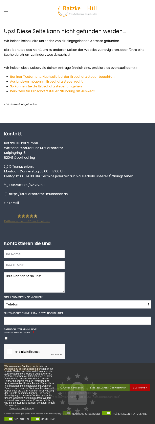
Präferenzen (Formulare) (130, 414)
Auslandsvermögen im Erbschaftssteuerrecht (46, 81)
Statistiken (21, 419)
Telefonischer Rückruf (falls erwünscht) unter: (34, 313)
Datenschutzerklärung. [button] (21, 408)
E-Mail (14, 202)
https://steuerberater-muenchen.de (38, 194)
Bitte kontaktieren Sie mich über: (23, 297)
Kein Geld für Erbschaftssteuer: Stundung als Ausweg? (52, 91)
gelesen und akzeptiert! (21, 331)
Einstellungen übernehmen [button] (108, 387)
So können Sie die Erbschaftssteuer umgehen (46, 86)
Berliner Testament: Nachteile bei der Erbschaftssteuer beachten (62, 76)
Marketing (48, 419)
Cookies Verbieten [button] (72, 387)
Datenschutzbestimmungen (21, 329)
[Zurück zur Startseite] (77, 10)
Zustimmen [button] (140, 387)
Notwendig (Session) (86, 414)
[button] (6, 10)
